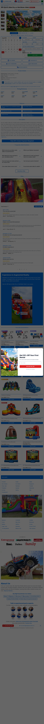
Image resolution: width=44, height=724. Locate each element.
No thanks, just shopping (30, 369)
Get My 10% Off (30, 366)
